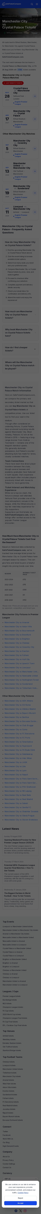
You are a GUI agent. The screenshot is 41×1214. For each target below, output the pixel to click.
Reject (20, 1198)
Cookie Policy (23, 1193)
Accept (20, 1203)
